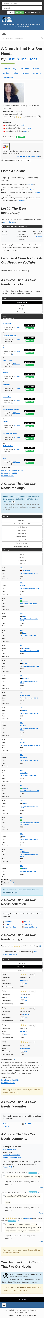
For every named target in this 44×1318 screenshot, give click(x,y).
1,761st (28, 128)
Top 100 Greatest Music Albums (30, 745)
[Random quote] (28, 26)
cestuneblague (26, 570)
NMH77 (5, 1124)
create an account (20, 1090)
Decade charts (21, 530)
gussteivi (23, 725)
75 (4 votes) (16, 351)
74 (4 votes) (16, 364)
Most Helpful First (9, 1149)
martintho (23, 586)
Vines (4, 458)
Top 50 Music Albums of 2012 (29, 698)
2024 (21, 660)
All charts (21, 521)
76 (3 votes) (16, 425)
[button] (4, 33)
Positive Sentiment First (11, 1155)
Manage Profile (8, 1167)
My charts (21, 540)
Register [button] (19, 12)
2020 (21, 755)
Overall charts (21, 527)
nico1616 (6, 1126)
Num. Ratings (21, 312)
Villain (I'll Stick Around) (10, 433)
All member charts (21, 543)
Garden (5, 421)
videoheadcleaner (30, 927)
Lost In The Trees (22, 59)
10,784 (26, 1017)
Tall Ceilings (6, 384)
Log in (5, 1288)
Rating (21, 309)
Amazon (30, 184)
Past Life (39, 237)
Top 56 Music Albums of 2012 (29, 839)
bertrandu (25, 601)
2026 (21, 568)
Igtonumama (25, 648)
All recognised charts (21, 546)
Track (21, 305)
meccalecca (25, 663)
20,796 (26, 1034)
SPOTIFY (21, 137)
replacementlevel (25, 695)
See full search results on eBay (28, 156)
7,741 (26, 1051)
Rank (21, 557)
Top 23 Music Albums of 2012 (29, 635)
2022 (21, 723)
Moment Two (7, 397)
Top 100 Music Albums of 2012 (29, 573)
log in (10, 1090)
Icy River (5, 372)
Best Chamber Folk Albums (28, 604)
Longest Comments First (12, 1157)
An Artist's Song (8, 446)
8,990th (25, 131)
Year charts (21, 533)
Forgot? (39, 12)
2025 (21, 630)
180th (22, 125)
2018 (21, 834)
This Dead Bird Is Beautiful (11, 409)
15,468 (26, 983)
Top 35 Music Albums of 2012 (29, 713)
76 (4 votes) (16, 339)
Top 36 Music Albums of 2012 (29, 775)
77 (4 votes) (16, 437)
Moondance (23, 1031)
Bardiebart (23, 757)
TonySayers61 (24, 997)
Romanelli (8, 921)
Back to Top (22, 1300)
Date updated (21, 967)
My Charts (9, 892)
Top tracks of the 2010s (9, 473)
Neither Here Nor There (10, 336)
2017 (21, 866)
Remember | (31, 12)
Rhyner (24, 616)
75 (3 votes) (16, 327)
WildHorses (25, 852)
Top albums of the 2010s (10, 1080)
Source (21, 564)
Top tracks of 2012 (7, 476)
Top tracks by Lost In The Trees (12, 470)
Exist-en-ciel (24, 980)
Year (21, 554)
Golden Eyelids (7, 360)
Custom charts (21, 537)
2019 (21, 785)
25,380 (26, 1000)
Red (4, 348)
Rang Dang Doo (10, 927)
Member (21, 970)
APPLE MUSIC (30, 325)
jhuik (23, 836)
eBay (30, 190)
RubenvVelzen (27, 924)
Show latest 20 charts (21, 524)
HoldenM (24, 710)
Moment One (7, 323)
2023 (21, 692)
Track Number (21, 302)
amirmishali (23, 773)
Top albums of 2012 (8, 1083)
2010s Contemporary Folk (28, 871)
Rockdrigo (28, 921)
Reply (41, 1187)
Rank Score (21, 560)
